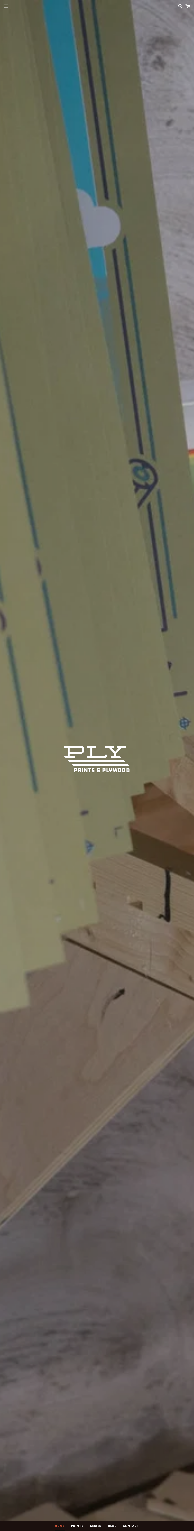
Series (96, 1526)
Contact (131, 1526)
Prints (77, 1526)
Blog (112, 1526)
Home (59, 1526)
